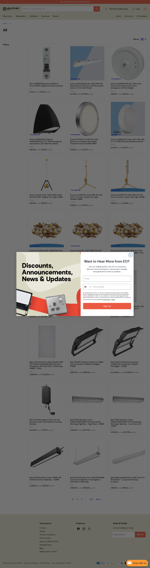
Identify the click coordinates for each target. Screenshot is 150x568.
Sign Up (107, 306)
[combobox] (87, 287)
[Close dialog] (131, 255)
